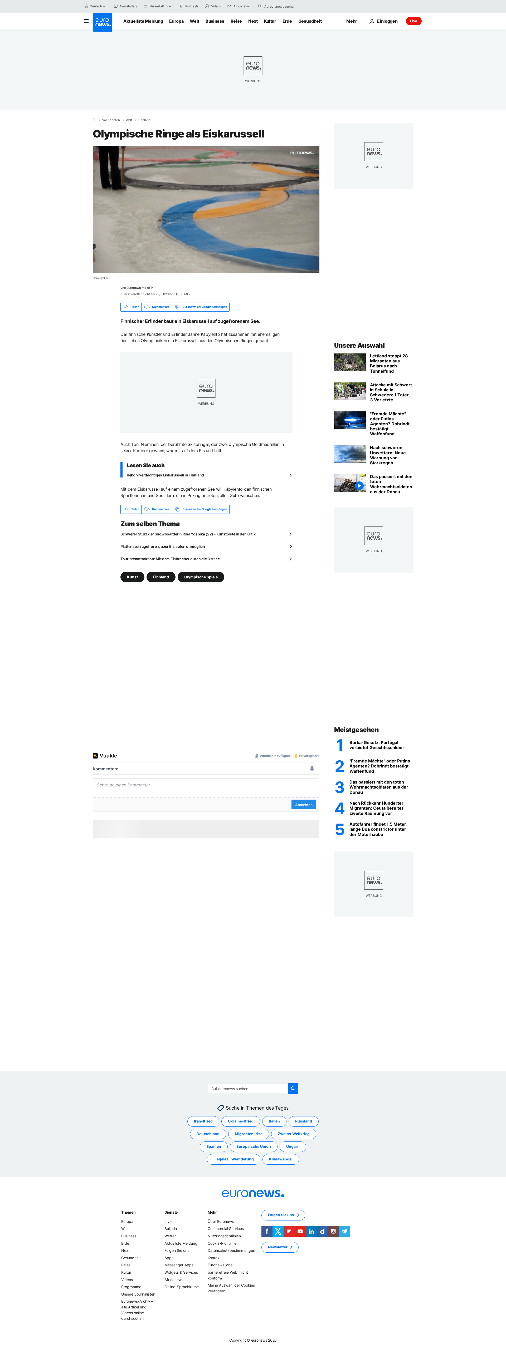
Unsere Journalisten (138, 1294)
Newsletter (278, 1247)
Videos (127, 1279)
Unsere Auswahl (359, 345)
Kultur (270, 21)
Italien (274, 1121)
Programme (131, 1286)
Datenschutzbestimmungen (231, 1250)
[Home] (94, 120)
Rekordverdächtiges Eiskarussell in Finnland (165, 475)
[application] (206, 209)
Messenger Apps (178, 1265)
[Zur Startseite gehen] (102, 22)
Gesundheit (310, 21)
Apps (168, 1258)
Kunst (132, 576)
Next (253, 21)
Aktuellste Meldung (143, 21)
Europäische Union (253, 1146)
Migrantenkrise (248, 1133)
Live (413, 21)
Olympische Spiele (201, 576)
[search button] (260, 6)
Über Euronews (221, 1221)
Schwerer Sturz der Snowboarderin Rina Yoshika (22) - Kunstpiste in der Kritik (187, 534)
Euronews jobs (220, 1265)
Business (215, 21)
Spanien (213, 1146)
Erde (287, 21)
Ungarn (293, 1146)
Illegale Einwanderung (233, 1159)
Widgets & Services (181, 1272)
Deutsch (96, 6)
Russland (303, 1121)
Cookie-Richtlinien (223, 1243)
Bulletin (170, 1228)
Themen (128, 1212)
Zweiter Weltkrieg (294, 1133)
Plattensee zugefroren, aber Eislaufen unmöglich (162, 546)
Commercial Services (226, 1228)
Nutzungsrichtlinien (224, 1236)
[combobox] (286, 6)
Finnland (144, 120)
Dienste (171, 1212)
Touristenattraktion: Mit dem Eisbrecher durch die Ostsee (170, 559)
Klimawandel (281, 1159)
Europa (176, 21)
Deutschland (208, 1133)
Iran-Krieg (203, 1121)
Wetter (170, 1236)
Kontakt (214, 1258)
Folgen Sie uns (176, 1250)
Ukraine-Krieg (241, 1121)
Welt (194, 21)
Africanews (173, 1279)
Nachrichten (111, 120)
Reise (236, 21)
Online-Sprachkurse (181, 1286)
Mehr (212, 1212)
